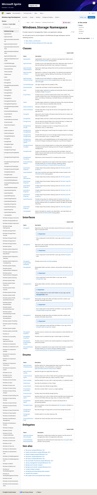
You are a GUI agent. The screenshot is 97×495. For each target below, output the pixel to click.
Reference (38, 22)
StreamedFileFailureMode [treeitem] (10, 187)
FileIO (24, 90)
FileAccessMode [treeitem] (8, 71)
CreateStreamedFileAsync (41, 165)
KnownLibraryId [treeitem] (8, 122)
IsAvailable (49, 261)
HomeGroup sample (31, 473)
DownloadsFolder (27, 87)
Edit (73, 32)
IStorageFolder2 (27, 284)
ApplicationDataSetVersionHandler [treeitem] (11, 59)
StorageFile (26, 114)
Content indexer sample (32, 469)
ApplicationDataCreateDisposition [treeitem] (11, 52)
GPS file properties (65, 177)
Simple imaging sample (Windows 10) (36, 454)
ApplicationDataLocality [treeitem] (10, 56)
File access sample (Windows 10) (35, 450)
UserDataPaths (27, 211)
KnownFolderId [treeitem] (8, 114)
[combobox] (10, 24)
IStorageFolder (27, 267)
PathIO (25, 102)
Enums (80, 29)
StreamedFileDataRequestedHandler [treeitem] (11, 184)
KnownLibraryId (27, 393)
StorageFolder (26, 118)
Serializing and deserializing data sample (37, 471)
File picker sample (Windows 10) (35, 456)
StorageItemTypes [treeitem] (8, 144)
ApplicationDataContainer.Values (43, 80)
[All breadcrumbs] (24, 22)
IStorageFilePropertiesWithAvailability (27, 263)
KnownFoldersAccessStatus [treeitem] (11, 119)
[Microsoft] (3, 13)
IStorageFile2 (26, 244)
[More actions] (73, 22)
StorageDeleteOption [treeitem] (9, 136)
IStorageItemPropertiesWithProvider (27, 342)
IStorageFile (48, 92)
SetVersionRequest (28, 109)
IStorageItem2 (27, 315)
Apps (28, 22)
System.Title (48, 200)
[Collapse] (19, 21)
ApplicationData (27, 63)
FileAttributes (26, 383)
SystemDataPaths (27, 172)
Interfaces (81, 27)
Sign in (93, 13)
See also (81, 33)
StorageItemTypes (28, 405)
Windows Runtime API (48, 22)
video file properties (66, 206)
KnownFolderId (27, 386)
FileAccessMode (27, 380)
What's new (83, 17)
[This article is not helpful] (93, 38)
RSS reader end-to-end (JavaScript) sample (38, 475)
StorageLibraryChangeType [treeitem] (11, 166)
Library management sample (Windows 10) (38, 463)
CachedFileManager (28, 84)
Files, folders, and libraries (33, 41)
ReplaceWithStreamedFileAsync (58, 165)
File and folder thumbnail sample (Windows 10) (39, 461)
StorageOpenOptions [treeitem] (9, 172)
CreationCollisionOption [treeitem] (10, 66)
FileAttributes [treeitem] (7, 74)
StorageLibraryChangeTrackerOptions (27, 141)
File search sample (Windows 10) (35, 458)
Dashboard (91, 17)
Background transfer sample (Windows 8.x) (38, 467)
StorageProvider (27, 151)
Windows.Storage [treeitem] (8, 31)
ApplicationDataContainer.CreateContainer (45, 368)
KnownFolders (27, 94)
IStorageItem (26, 299)
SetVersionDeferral (28, 106)
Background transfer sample (34, 465)
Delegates (81, 31)
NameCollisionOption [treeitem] (9, 125)
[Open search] (89, 13)
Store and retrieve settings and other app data (39, 43)
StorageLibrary (27, 121)
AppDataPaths (27, 59)
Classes (81, 25)
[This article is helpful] (91, 38)
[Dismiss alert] (94, 3)
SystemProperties (27, 199)
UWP (32, 22)
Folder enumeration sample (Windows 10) (37, 452)
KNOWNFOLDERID (43, 60)
